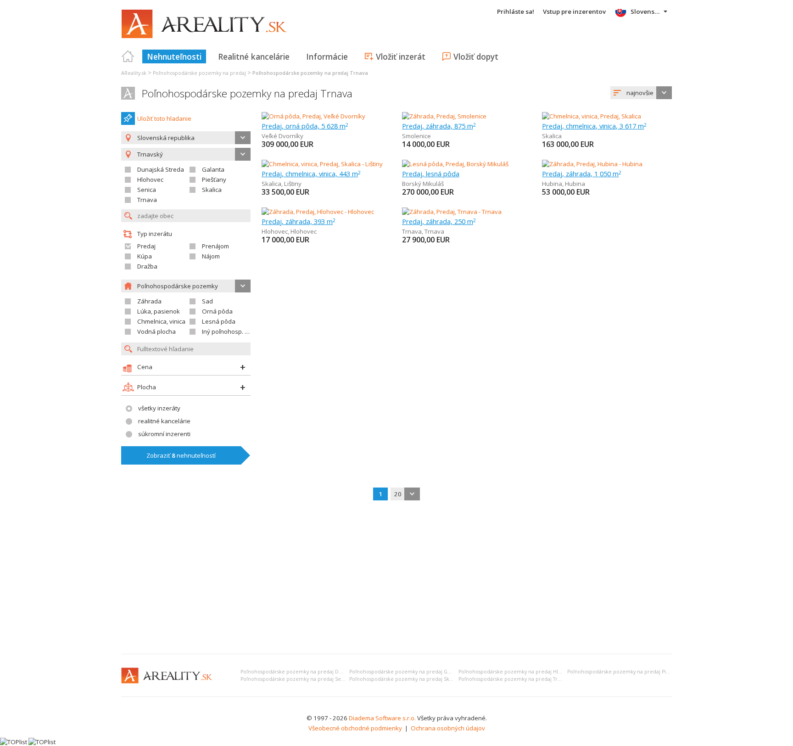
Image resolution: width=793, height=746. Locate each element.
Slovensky (646, 11)
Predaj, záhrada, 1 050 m (581, 173)
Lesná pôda (218, 321)
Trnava (147, 200)
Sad (207, 301)
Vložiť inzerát (400, 56)
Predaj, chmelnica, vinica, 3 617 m (594, 125)
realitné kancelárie (164, 421)
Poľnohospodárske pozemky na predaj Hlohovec (517, 671)
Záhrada (149, 301)
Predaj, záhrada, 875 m (439, 125)
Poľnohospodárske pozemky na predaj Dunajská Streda (307, 671)
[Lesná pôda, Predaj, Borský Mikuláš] (455, 164)
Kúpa (144, 256)
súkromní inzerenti (164, 434)
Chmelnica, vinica (161, 321)
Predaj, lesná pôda (430, 173)
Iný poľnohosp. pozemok (236, 331)
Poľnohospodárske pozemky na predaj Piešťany (624, 671)
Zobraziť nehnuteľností (181, 455)
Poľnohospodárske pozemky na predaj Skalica (404, 679)
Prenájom (215, 246)
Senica (146, 189)
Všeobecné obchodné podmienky (355, 728)
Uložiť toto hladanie (164, 118)
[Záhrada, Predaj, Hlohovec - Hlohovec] (318, 212)
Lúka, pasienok (158, 311)
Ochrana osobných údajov (448, 728)
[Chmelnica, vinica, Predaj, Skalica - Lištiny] (322, 164)
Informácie (327, 56)
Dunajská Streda (160, 169)
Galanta (213, 169)
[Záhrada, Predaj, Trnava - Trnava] (452, 212)
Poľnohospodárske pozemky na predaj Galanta (405, 671)
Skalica (212, 189)
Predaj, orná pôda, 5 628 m (305, 125)
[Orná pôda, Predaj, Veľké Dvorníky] (313, 116)
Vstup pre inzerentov (574, 11)
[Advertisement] (396, 578)
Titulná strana (128, 56)
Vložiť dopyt (475, 56)
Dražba (147, 266)
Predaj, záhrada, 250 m (439, 221)
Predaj (146, 246)
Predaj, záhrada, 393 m (298, 221)
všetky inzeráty (159, 408)
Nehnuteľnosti (174, 56)
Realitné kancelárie (254, 56)
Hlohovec (150, 179)
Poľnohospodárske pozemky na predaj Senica (295, 679)
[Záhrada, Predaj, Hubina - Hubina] (592, 164)
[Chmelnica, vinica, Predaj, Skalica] (591, 116)
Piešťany (214, 179)
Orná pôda (217, 311)
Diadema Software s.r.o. (382, 718)
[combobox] (641, 92)
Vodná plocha (156, 331)
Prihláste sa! (515, 11)
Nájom (211, 256)
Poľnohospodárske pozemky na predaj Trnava (247, 93)
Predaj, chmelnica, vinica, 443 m (311, 173)
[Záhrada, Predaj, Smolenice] (444, 116)
